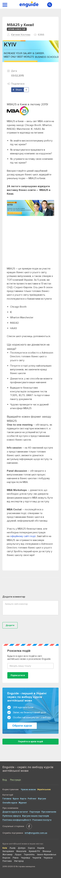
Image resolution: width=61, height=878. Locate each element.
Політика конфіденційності (16, 820)
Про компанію (48, 812)
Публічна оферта (11, 816)
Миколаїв (21, 851)
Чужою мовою (28, 789)
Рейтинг (32, 798)
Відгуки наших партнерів (35, 816)
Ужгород (19, 861)
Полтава (7, 861)
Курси (16, 798)
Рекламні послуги (41, 820)
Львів (12, 848)
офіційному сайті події (23, 536)
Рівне (16, 857)
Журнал (23, 802)
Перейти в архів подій (30, 741)
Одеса (31, 848)
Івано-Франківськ (46, 854)
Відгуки (42, 798)
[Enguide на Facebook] (29, 826)
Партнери (34, 812)
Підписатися (18, 675)
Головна (6, 798)
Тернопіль (29, 854)
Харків (40, 848)
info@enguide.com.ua (36, 833)
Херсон (6, 857)
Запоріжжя (8, 851)
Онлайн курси (9, 802)
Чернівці (25, 857)
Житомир (7, 854)
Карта (23, 798)
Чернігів (36, 857)
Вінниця (47, 851)
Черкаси (48, 857)
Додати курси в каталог (15, 812)
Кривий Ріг (34, 851)
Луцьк (18, 854)
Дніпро (21, 848)
